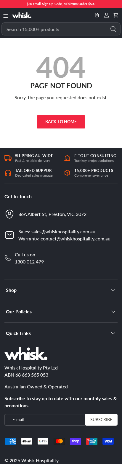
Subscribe (101, 419)
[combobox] (61, 29)
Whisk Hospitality (39, 460)
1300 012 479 (29, 261)
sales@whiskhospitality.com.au (63, 231)
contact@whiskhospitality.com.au (75, 238)
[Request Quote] (97, 15)
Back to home (61, 121)
